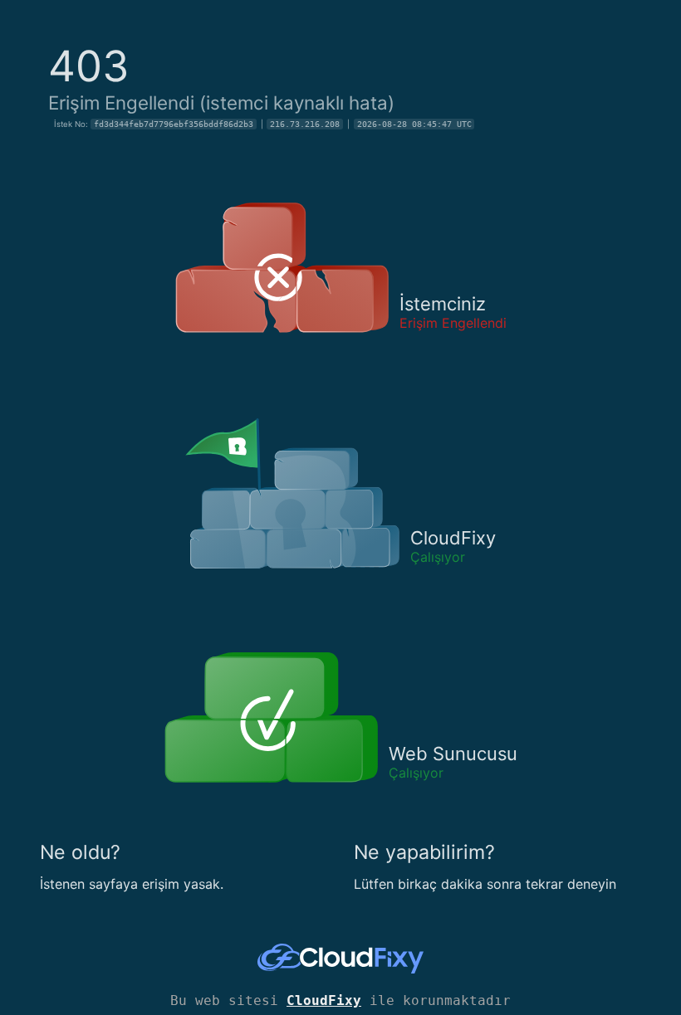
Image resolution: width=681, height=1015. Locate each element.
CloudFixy (324, 1000)
